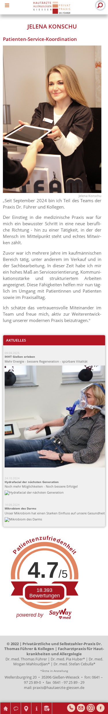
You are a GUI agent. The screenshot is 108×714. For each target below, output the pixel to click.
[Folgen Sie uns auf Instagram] (91, 708)
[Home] (51, 7)
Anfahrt (26, 704)
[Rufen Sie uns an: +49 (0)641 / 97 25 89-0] (71, 708)
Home (5, 704)
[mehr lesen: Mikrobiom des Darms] (56, 519)
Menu (8, 4)
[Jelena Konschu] (52, 191)
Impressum (36, 704)
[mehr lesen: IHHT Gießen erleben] (56, 417)
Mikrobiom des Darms (20, 508)
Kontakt (16, 704)
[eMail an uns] (81, 708)
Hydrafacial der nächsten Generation (32, 482)
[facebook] (100, 708)
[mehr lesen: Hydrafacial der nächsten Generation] (56, 492)
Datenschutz (47, 704)
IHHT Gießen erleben (20, 357)
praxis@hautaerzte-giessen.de (58, 687)
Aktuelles (16, 340)
